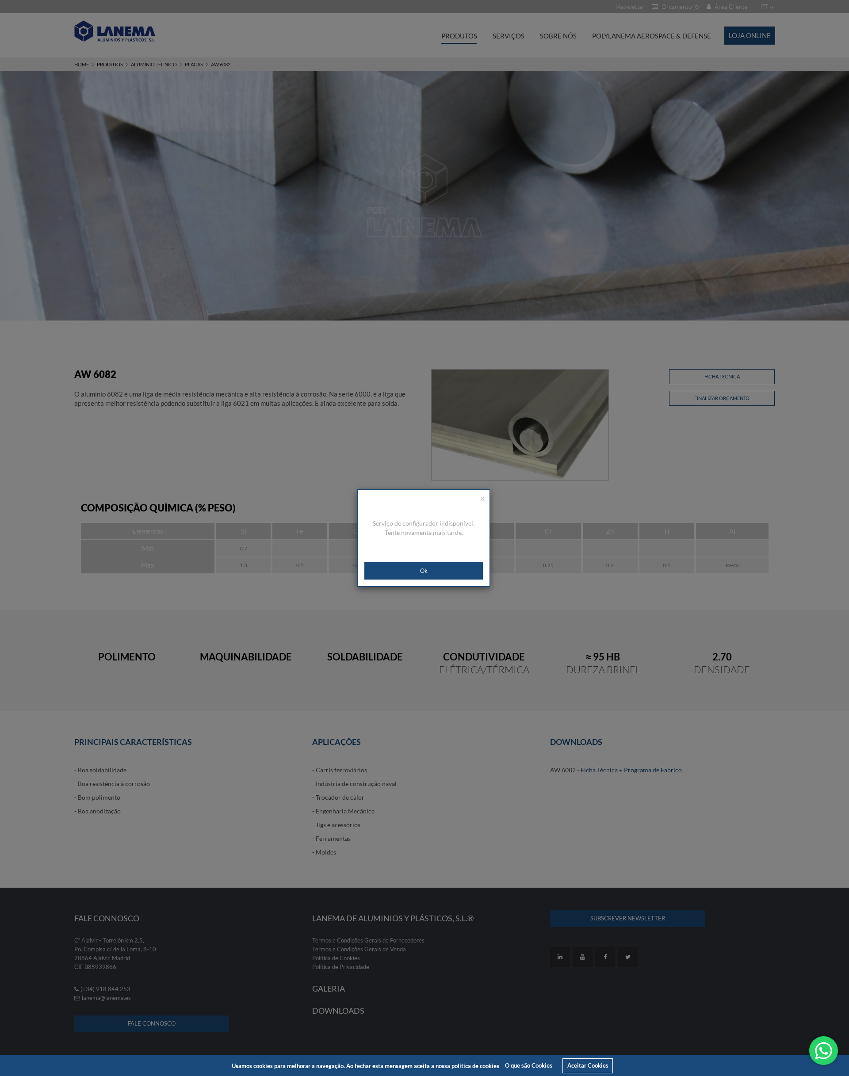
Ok (424, 570)
